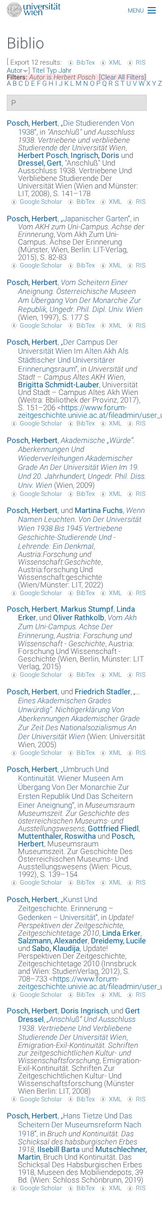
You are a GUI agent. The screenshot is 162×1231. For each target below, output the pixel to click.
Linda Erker (121, 933)
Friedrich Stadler (102, 691)
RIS (140, 62)
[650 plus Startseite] (81, 10)
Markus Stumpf (87, 609)
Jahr (65, 70)
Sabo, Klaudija (56, 948)
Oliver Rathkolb (78, 617)
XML (115, 62)
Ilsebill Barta (58, 1149)
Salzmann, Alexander (53, 940)
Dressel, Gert (40, 162)
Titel (38, 70)
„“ (95, 218)
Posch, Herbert (32, 122)
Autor (14, 70)
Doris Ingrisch (84, 1010)
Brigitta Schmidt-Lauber (58, 384)
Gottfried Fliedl (113, 828)
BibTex (85, 62)
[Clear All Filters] (122, 77)
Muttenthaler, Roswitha (57, 836)
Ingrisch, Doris (95, 155)
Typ (51, 70)
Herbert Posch (43, 155)
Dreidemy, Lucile (118, 940)
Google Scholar (41, 201)
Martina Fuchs (99, 510)
